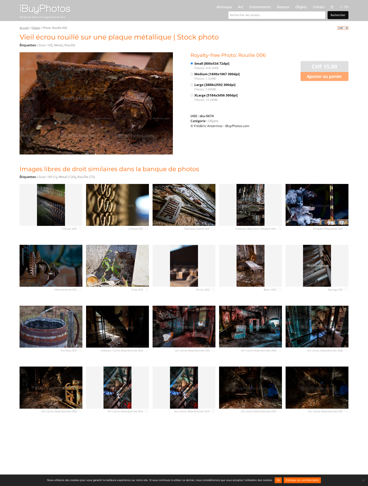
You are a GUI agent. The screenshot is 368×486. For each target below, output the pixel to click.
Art (240, 6)
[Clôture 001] (117, 205)
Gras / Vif (47, 177)
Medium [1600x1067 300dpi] (217, 76)
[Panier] (332, 7)
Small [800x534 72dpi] (211, 65)
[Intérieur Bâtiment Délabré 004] (250, 205)
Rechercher (338, 15)
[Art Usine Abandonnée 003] (184, 387)
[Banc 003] (250, 266)
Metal (67, 177)
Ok (278, 480)
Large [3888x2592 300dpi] (215, 86)
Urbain (319, 6)
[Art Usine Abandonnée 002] (250, 387)
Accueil (24, 28)
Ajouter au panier (324, 76)
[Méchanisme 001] (51, 266)
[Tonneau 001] (51, 327)
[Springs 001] (317, 266)
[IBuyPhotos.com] (59, 9)
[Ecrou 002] (184, 266)
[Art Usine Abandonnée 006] (51, 387)
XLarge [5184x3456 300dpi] (216, 97)
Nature (283, 6)
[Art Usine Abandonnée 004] (117, 387)
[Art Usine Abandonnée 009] (250, 327)
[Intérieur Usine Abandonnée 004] (117, 327)
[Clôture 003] (51, 205)
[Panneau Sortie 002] (184, 205)
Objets (301, 6)
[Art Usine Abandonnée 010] (184, 327)
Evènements (260, 6)
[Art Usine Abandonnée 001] (317, 387)
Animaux (224, 6)
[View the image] (96, 103)
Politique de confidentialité (302, 480)
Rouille (86, 177)
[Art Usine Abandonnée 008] (317, 327)
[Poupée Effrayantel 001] (317, 205)
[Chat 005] (117, 266)
